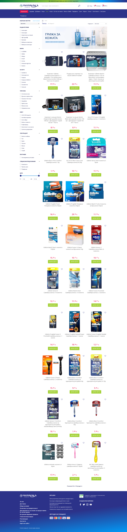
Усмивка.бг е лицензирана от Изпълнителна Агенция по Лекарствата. (95, 496)
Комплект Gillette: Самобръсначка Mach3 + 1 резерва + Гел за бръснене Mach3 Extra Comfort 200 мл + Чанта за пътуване (52, 77)
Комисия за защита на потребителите (61, 509)
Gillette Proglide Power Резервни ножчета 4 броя (52, 205)
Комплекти (96, 11)
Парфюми (75, 11)
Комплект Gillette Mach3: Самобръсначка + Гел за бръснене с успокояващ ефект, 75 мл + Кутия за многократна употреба (96, 77)
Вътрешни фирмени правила (29, 514)
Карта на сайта (24, 523)
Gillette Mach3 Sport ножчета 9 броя (53, 248)
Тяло (47, 11)
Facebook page (80, 504)
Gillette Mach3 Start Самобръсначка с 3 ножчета (74, 291)
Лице (43, 11)
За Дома (102, 11)
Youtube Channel (91, 504)
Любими (97, 6)
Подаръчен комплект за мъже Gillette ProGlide (74, 74)
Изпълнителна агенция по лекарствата (61, 498)
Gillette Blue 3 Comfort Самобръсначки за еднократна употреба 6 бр (74, 379)
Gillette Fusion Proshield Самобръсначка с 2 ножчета (96, 291)
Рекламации (24, 519)
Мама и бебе (67, 11)
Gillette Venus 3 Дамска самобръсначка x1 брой (74, 465)
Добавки (37, 11)
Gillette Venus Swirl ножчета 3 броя (96, 161)
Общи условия (24, 506)
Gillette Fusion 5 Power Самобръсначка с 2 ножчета (53, 378)
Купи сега (52, 88)
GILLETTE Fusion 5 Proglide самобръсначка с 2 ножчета (96, 118)
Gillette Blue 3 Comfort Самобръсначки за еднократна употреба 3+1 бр (96, 379)
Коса (51, 11)
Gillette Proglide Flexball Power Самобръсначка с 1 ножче (74, 335)
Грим (80, 11)
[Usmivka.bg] (29, 5)
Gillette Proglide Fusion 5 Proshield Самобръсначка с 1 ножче (53, 336)
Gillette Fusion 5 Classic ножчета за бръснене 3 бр (74, 248)
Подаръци (23, 16)
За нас (22, 501)
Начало (42, 20)
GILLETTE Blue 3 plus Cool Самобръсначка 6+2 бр (74, 161)
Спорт (90, 11)
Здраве (31, 11)
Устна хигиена (58, 11)
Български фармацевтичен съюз (59, 501)
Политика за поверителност (29, 508)
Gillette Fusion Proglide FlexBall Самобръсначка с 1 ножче (96, 335)
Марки (85, 11)
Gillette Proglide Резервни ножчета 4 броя (74, 205)
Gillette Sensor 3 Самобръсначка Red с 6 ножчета (96, 249)
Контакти (23, 521)
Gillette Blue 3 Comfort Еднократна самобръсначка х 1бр (74, 423)
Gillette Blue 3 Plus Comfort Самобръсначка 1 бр (53, 161)
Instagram (87, 504)
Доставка (23, 504)
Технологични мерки (26, 516)
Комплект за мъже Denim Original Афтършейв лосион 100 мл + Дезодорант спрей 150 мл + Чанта (53, 119)
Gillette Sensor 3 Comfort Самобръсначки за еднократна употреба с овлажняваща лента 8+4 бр (53, 423)
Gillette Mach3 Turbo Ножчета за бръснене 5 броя (96, 205)
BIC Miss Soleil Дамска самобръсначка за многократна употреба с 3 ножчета (96, 467)
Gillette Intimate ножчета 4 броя (52, 465)
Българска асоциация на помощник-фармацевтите (61, 504)
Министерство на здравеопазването (61, 507)
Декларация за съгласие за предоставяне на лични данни (33, 511)
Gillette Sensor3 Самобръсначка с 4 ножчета (53, 291)
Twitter (84, 504)
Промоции (24, 11)
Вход (91, 6)
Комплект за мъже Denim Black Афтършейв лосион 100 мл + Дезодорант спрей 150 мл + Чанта (74, 119)
